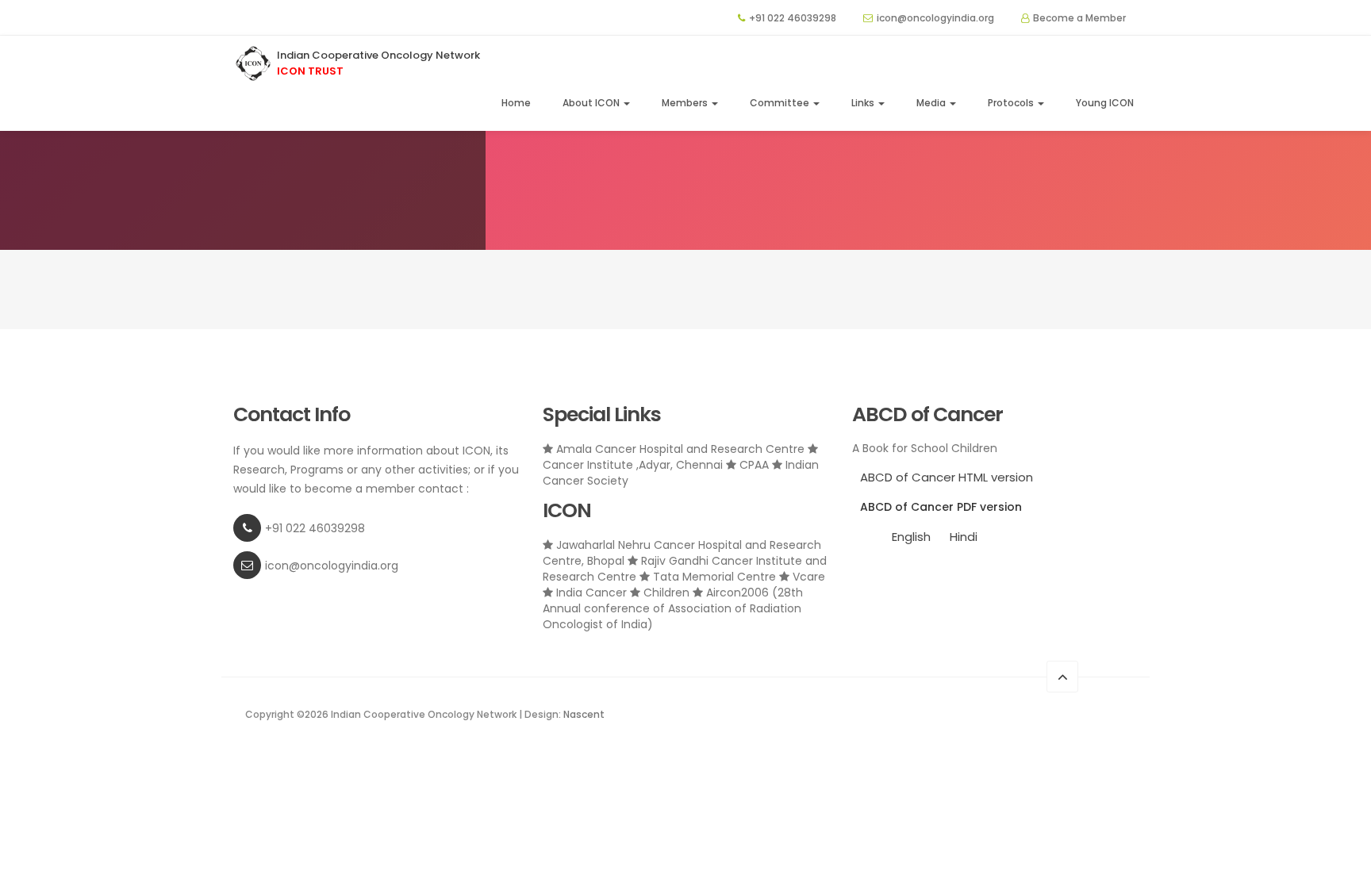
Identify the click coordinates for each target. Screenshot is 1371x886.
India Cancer (591, 592)
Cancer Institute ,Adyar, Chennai (634, 465)
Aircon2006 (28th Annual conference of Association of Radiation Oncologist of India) (673, 608)
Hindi (963, 536)
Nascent (584, 714)
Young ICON (1105, 102)
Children (666, 592)
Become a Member (1079, 18)
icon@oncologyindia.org (935, 18)
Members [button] (686, 102)
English (911, 536)
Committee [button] (781, 102)
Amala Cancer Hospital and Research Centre (680, 449)
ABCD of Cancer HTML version (946, 477)
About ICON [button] (592, 102)
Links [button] (864, 102)
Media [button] (932, 102)
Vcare (807, 577)
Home (516, 102)
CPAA (754, 465)
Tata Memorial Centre (714, 577)
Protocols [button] (1012, 102)
